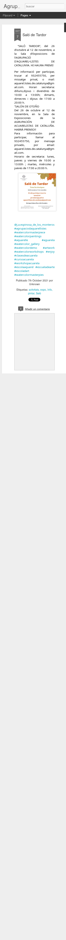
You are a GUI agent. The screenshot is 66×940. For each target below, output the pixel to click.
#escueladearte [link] (45, 267)
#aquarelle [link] (21, 240)
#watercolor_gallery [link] (27, 244)
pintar (31, 293)
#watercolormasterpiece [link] (29, 232)
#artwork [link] (49, 248)
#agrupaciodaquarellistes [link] (30, 228)
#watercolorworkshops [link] (29, 251)
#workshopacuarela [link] (26, 263)
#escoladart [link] (21, 271)
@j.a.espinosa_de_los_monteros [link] (34, 224)
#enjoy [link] (50, 251)
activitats (34, 289)
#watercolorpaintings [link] (27, 236)
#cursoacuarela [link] (24, 259)
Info (49, 289)
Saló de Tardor (34, 34)
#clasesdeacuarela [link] (25, 255)
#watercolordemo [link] (25, 248)
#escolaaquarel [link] (24, 267)
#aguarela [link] (48, 240)
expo (43, 289)
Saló (38, 293)
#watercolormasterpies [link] (29, 274)
